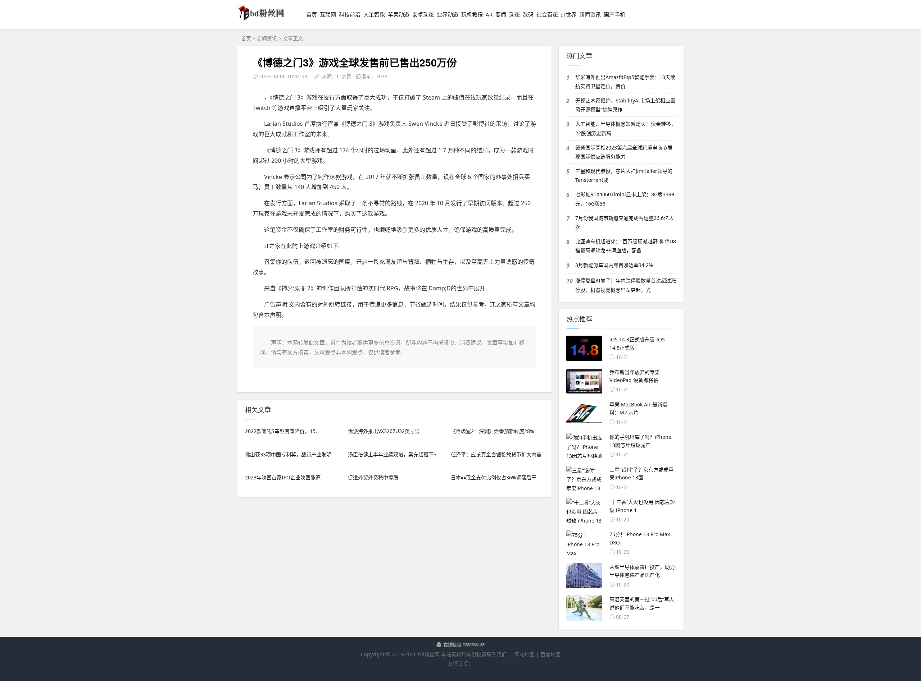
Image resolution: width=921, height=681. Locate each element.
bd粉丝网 (429, 654)
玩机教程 (472, 14)
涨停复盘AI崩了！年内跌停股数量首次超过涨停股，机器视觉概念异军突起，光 (625, 285)
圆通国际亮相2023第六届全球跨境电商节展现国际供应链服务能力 (623, 152)
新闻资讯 (590, 14)
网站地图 (524, 654)
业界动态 (447, 14)
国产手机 (614, 14)
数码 (528, 14)
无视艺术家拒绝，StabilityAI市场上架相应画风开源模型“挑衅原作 (625, 105)
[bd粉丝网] (261, 19)
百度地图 (550, 654)
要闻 (500, 14)
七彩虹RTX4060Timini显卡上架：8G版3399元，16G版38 (624, 199)
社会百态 (547, 14)
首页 (311, 14)
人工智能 (374, 14)
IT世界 (568, 14)
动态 (514, 14)
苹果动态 (398, 14)
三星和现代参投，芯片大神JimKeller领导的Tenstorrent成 (623, 175)
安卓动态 (423, 14)
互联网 (328, 14)
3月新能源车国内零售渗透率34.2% (614, 265)
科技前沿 (349, 14)
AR (489, 14)
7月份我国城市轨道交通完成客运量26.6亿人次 (624, 222)
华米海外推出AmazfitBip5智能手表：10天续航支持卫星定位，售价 (625, 81)
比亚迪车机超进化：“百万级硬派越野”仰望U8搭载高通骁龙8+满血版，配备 (625, 246)
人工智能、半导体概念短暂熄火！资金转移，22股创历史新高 (625, 128)
